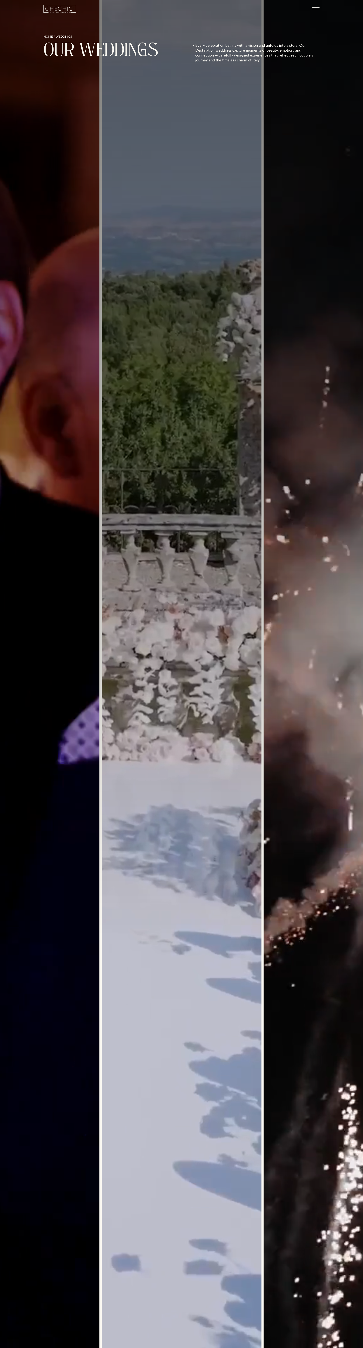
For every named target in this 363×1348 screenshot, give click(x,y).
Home (48, 36)
